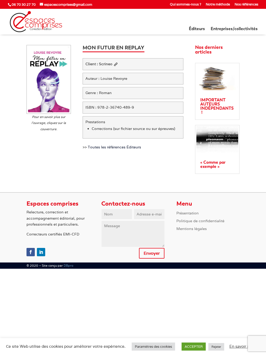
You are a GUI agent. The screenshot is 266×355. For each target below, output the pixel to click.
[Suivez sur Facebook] (30, 252)
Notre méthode (218, 4)
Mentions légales (191, 229)
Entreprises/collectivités (234, 29)
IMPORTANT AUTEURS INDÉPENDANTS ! (217, 106)
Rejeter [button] (216, 347)
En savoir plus (242, 346)
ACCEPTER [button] (194, 346)
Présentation (187, 213)
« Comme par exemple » (212, 164)
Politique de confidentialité (200, 221)
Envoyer (152, 253)
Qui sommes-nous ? (185, 4)
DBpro (68, 265)
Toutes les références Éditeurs (114, 147)
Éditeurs (197, 29)
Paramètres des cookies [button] (153, 346)
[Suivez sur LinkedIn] (41, 252)
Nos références (246, 4)
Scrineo (105, 64)
